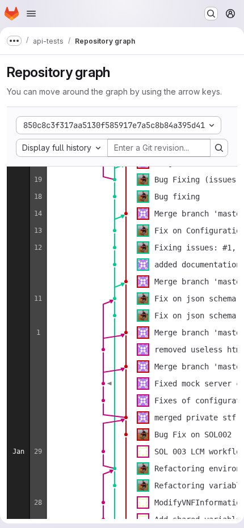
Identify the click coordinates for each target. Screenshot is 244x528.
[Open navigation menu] (31, 14)
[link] (114, 179)
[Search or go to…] (211, 13)
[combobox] (62, 148)
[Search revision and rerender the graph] (219, 148)
